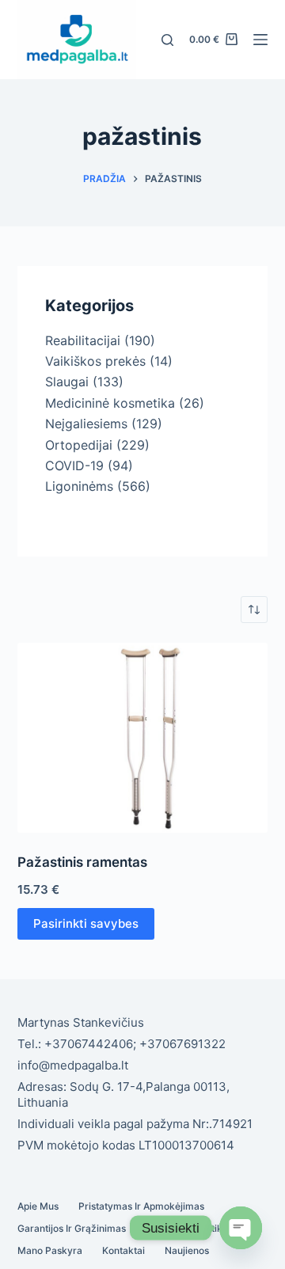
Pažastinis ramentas (82, 862)
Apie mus (38, 1206)
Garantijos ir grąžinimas (71, 1228)
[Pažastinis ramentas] (142, 738)
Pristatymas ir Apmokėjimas (141, 1206)
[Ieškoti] (167, 40)
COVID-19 (74, 465)
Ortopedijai (78, 445)
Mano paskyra (49, 1250)
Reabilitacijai (82, 340)
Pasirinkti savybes (86, 923)
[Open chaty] (240, 1227)
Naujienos (187, 1250)
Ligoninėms (79, 486)
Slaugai (67, 381)
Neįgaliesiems (86, 423)
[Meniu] (260, 39)
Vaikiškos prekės (95, 361)
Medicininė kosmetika (110, 403)
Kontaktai (123, 1250)
